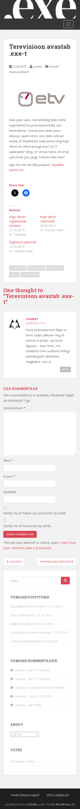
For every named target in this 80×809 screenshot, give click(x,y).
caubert (32, 319)
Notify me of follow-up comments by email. (34, 513)
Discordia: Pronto (22, 761)
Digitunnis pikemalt (22, 242)
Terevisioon (54, 268)
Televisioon (36, 268)
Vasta (65, 369)
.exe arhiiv (34, 705)
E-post (9, 476)
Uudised (23, 72)
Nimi (8, 460)
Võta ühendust (58, 795)
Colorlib (32, 804)
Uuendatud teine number (28, 606)
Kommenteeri (14, 408)
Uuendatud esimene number (30, 632)
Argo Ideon (18, 268)
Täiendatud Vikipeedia (26, 641)
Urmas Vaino (30, 274)
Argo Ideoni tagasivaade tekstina (17, 221)
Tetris (14, 274)
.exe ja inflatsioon (23, 615)
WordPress (63, 804)
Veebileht (9, 492)
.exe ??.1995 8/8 (38, 670)
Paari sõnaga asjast (25, 795)
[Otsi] (65, 580)
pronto (37, 66)
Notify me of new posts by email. (27, 526)
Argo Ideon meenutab (48, 219)
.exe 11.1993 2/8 (40, 696)
